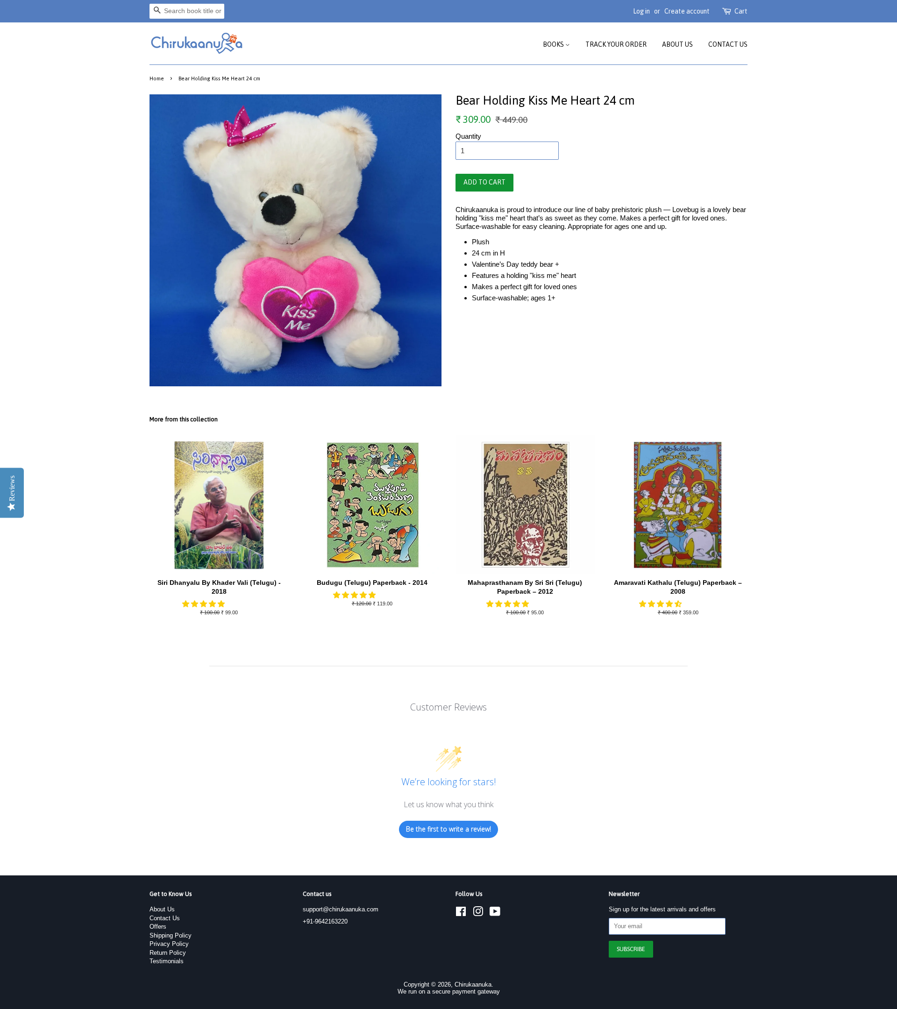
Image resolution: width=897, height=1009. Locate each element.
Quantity (468, 136)
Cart (741, 11)
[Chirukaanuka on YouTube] (495, 913)
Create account (687, 11)
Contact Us (728, 44)
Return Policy (168, 952)
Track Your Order (616, 44)
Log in (641, 11)
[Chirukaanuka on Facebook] (461, 913)
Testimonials (167, 961)
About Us (677, 44)
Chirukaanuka (473, 984)
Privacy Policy (169, 943)
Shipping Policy (171, 935)
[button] (204, 604)
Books (554, 44)
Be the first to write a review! (448, 828)
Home (157, 78)
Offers (158, 926)
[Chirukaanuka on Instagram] (478, 913)
